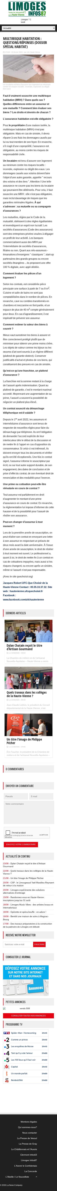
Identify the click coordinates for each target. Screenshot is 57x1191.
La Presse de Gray (28, 1144)
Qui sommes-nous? (27, 1127)
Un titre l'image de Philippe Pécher (27, 878)
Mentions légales (29, 1122)
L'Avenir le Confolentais (25, 1166)
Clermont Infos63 (28, 1155)
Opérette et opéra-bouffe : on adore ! (28, 912)
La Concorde (30, 1171)
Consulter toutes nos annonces (28, 1016)
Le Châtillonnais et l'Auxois (24, 1149)
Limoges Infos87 (29, 1160)
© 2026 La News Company (11, 1185)
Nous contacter (29, 1133)
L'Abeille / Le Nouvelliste (17, 1177)
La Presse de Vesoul (27, 1138)
